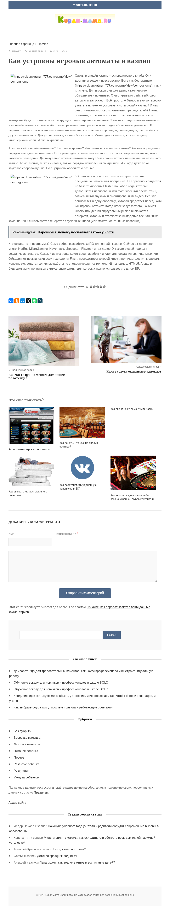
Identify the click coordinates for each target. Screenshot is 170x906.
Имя (11, 533)
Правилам (41, 792)
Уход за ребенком (26, 777)
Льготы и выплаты (27, 744)
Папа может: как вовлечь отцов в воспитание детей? (77, 862)
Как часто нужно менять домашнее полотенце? (36, 376)
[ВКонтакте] (10, 300)
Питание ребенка (26, 750)
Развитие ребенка (26, 764)
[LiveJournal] (40, 300)
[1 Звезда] (91, 286)
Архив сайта (17, 802)
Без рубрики (22, 731)
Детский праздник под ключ (57, 855)
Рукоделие (21, 770)
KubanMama (85, 23)
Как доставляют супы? (69, 849)
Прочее (43, 43)
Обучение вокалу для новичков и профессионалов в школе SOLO (61, 682)
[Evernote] (34, 300)
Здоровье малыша (27, 737)
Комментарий (67, 533)
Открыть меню (86, 5)
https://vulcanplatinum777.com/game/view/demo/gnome (113, 85)
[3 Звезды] (97, 286)
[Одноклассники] (16, 300)
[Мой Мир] (22, 300)
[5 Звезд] (104, 286)
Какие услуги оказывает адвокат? (134, 371)
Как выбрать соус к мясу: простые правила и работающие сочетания (63, 707)
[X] (28, 300)
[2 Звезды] (94, 286)
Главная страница (21, 43)
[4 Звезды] (101, 286)
